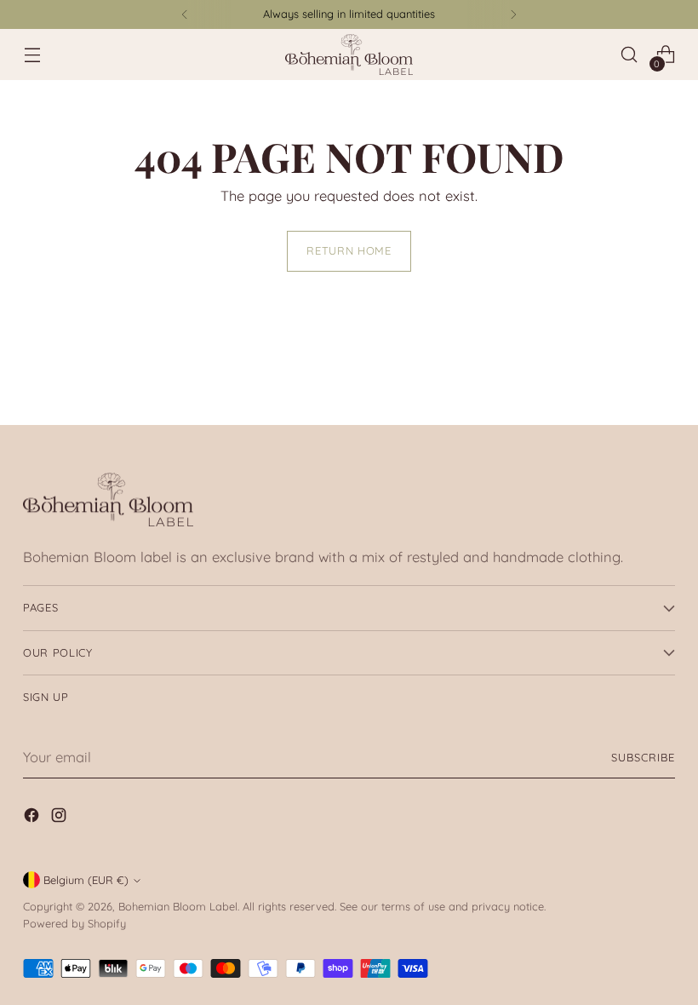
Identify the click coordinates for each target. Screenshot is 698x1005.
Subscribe (643, 757)
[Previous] (184, 14)
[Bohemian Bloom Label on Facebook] (33, 818)
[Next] (513, 14)
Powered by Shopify (74, 923)
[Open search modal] (629, 54)
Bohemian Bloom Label (177, 906)
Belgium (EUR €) (86, 880)
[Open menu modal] (31, 54)
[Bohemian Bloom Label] (349, 54)
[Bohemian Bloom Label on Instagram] (60, 818)
